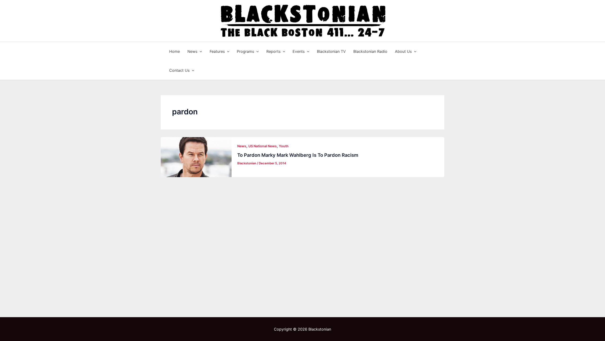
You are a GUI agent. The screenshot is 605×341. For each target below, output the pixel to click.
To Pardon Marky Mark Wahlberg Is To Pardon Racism (297, 155)
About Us (403, 51)
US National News (262, 146)
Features (217, 51)
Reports (273, 51)
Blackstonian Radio (370, 51)
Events (299, 51)
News (192, 51)
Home (174, 51)
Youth (284, 146)
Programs (245, 51)
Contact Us (179, 70)
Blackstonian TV (331, 51)
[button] (199, 51)
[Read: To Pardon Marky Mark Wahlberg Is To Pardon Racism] (196, 157)
